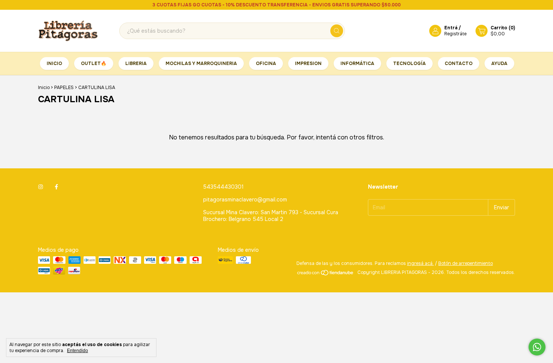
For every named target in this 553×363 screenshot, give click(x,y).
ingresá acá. (420, 263)
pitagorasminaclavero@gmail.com (245, 199)
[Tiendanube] (325, 274)
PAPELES (64, 88)
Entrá (450, 28)
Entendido (77, 350)
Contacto (458, 63)
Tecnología (409, 63)
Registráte (455, 34)
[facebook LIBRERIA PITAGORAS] (56, 186)
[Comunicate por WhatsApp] (537, 347)
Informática (357, 63)
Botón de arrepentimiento (465, 263)
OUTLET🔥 (93, 63)
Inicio (54, 63)
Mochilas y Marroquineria (201, 63)
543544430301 (223, 186)
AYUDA (499, 63)
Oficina (266, 63)
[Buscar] (336, 30)
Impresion (308, 63)
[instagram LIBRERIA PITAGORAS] (40, 186)
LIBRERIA (136, 63)
